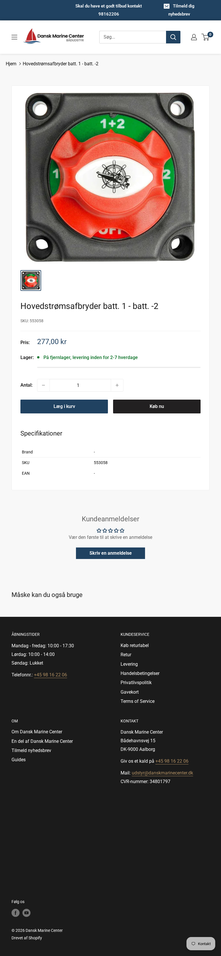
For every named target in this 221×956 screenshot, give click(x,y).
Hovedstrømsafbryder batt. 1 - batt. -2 (60, 63)
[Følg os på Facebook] (16, 913)
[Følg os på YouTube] (26, 913)
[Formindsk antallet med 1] (43, 385)
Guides (19, 759)
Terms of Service (138, 701)
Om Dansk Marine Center (37, 731)
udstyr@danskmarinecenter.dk (162, 773)
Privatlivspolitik (136, 682)
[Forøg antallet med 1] (117, 385)
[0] (205, 37)
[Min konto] (194, 37)
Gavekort (130, 692)
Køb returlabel (135, 645)
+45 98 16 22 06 (50, 675)
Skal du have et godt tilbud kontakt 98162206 (108, 10)
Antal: (26, 385)
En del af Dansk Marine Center (42, 741)
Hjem (11, 63)
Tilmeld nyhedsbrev (31, 750)
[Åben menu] (14, 37)
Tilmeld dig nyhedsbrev (181, 10)
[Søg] (173, 37)
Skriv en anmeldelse (110, 553)
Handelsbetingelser (140, 673)
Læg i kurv (64, 406)
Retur (126, 654)
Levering (129, 664)
